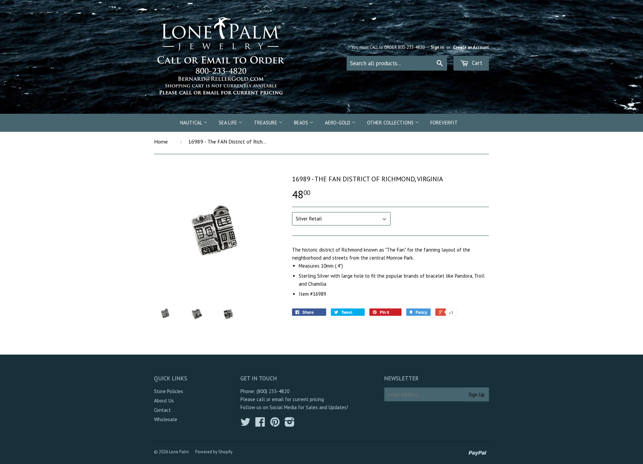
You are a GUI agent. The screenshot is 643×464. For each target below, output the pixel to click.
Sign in (437, 47)
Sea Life (228, 122)
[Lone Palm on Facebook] (260, 424)
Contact (162, 410)
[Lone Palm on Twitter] (245, 424)
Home (161, 141)
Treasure (266, 122)
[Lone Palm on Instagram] (290, 424)
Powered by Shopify (213, 452)
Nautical (191, 122)
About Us (164, 400)
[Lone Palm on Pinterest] (275, 424)
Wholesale (165, 419)
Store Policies (168, 391)
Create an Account (471, 47)
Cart (476, 63)
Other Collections (391, 122)
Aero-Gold (338, 122)
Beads (301, 122)
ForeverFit (444, 122)
